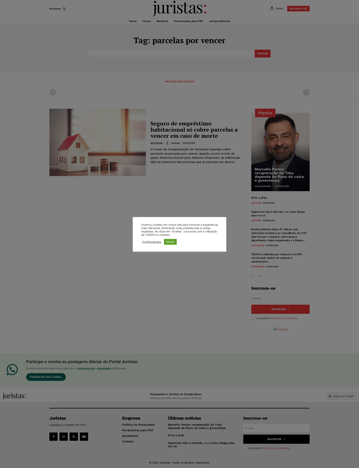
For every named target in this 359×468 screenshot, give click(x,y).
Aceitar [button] (170, 241)
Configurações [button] (151, 242)
